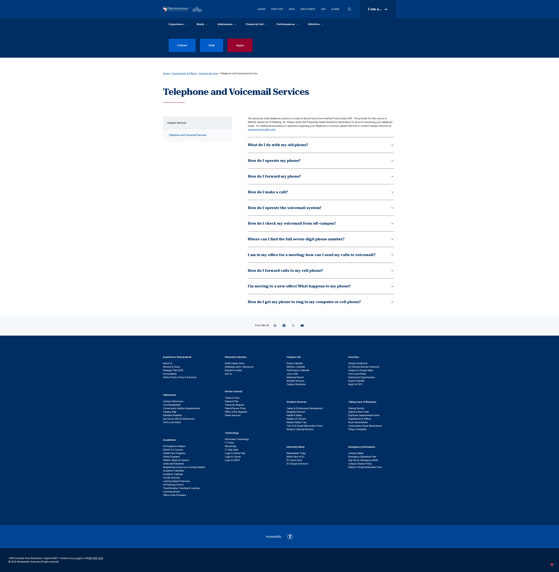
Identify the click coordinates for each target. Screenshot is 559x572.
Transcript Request (234, 404)
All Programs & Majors (174, 446)
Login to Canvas (233, 456)
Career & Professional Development (304, 408)
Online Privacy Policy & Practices (180, 377)
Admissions (169, 394)
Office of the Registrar (236, 411)
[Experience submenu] (186, 24)
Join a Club (292, 373)
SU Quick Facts (294, 460)
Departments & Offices (184, 73)
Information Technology (237, 439)
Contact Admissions (173, 401)
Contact (182, 45)
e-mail (77, 558)
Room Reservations (358, 422)
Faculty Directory (171, 477)
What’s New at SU (295, 456)
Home (166, 73)
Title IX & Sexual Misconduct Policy (304, 425)
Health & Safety (294, 415)
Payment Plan (231, 401)
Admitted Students (172, 415)
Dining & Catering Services (300, 429)
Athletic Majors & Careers (176, 460)
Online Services (233, 415)
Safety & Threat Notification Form (365, 467)
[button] (349, 9)
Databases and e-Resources (239, 366)
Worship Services (295, 380)
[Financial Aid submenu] (266, 24)
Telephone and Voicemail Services (187, 135)
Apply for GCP (355, 384)
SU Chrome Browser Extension (363, 366)
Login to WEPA (232, 460)
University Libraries (235, 357)
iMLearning (230, 446)
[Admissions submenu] (235, 24)
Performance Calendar (297, 370)
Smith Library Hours (235, 363)
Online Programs (171, 456)
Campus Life (293, 357)
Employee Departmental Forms (364, 415)
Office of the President (174, 495)
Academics (169, 439)
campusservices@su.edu (261, 129)
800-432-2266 (95, 558)
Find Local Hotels (172, 422)
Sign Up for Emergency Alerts (363, 460)
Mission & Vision (171, 366)
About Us (167, 363)
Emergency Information (361, 446)
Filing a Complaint (357, 429)
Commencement (171, 491)
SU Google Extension (297, 463)
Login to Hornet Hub (235, 453)
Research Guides (233, 370)
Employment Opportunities (361, 377)
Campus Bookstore (296, 384)
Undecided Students (173, 463)
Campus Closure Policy (360, 463)
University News (295, 446)
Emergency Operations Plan (362, 456)
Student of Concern (296, 418)
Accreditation (170, 373)
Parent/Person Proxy (235, 408)
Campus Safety (355, 453)
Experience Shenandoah (177, 357)
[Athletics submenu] (322, 24)
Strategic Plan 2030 (173, 370)
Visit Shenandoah (172, 404)
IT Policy (229, 442)
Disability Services (295, 411)
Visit (211, 45)
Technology (232, 432)
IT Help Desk (231, 449)
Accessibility (273, 536)
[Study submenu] (206, 24)
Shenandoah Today (296, 453)
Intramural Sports (295, 377)
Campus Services (208, 73)
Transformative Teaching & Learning (181, 488)
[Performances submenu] (297, 24)
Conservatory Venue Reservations (365, 425)
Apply (240, 45)
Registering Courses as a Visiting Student (184, 467)
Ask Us (228, 373)
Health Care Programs (174, 453)
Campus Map (169, 411)
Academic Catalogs (173, 474)
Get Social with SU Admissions (178, 418)
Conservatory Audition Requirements (181, 408)
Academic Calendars (173, 470)
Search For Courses (173, 449)
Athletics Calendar (295, 366)
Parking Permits (356, 408)
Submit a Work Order (358, 411)
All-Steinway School (173, 484)
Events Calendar (294, 363)
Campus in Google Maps (360, 370)
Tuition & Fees (232, 397)
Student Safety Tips (296, 422)
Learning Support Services (176, 481)
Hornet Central (233, 391)
